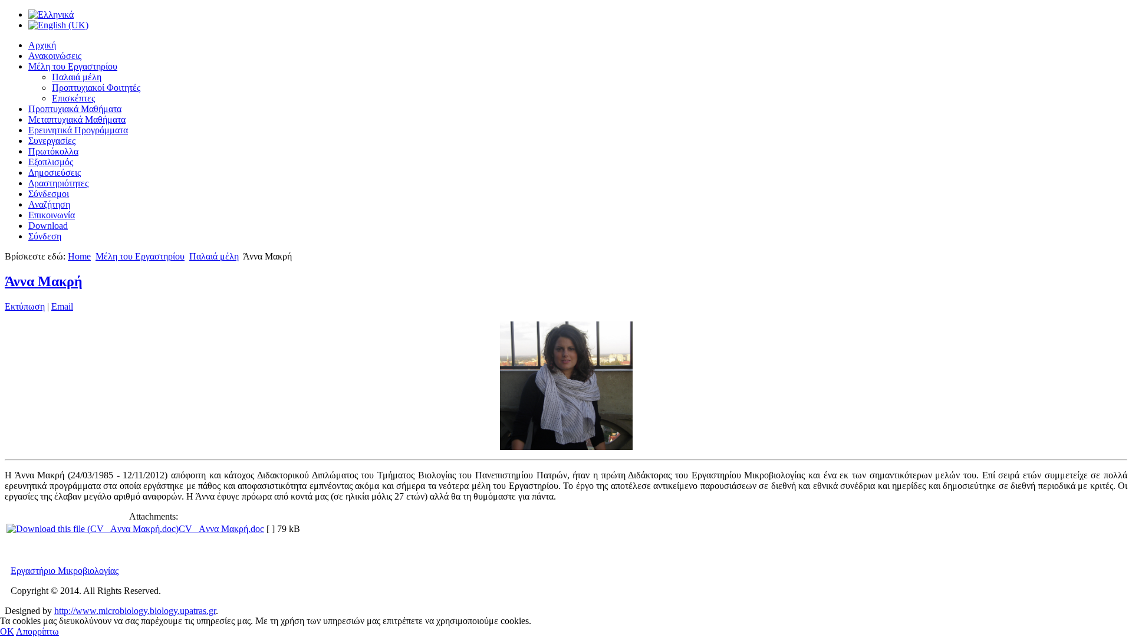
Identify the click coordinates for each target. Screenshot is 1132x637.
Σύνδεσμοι (48, 194)
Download (48, 226)
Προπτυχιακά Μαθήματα (74, 109)
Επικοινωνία (51, 215)
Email (62, 306)
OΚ (7, 631)
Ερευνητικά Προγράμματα (78, 130)
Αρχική (42, 45)
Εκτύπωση (25, 306)
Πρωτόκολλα (53, 151)
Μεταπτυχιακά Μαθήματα (77, 119)
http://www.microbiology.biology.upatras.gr (135, 611)
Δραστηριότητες (58, 183)
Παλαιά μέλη (76, 77)
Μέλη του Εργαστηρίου (72, 66)
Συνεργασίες (51, 141)
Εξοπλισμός (50, 162)
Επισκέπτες (73, 98)
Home (79, 256)
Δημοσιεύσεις (54, 173)
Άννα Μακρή (44, 281)
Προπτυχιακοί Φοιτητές (96, 88)
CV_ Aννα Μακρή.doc (221, 529)
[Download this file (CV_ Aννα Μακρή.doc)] (92, 529)
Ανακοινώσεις (54, 56)
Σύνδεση (44, 236)
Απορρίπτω (37, 631)
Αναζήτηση (49, 204)
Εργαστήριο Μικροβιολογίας (65, 571)
